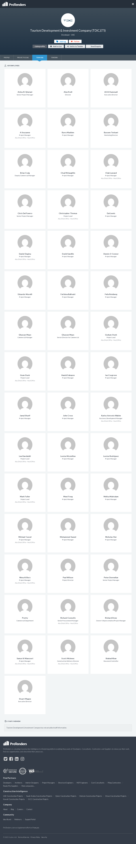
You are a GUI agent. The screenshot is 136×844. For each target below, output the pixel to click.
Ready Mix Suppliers (10, 786)
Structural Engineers (65, 783)
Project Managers (48, 783)
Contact (29, 809)
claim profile (40, 46)
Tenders (54, 57)
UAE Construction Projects (13, 796)
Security (44, 837)
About (5, 809)
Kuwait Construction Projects (14, 799)
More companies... (28, 786)
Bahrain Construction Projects (91, 796)
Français (36, 828)
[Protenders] (14, 3)
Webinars (18, 819)
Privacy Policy (35, 837)
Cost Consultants (97, 783)
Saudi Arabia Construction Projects (39, 796)
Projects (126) (23, 57)
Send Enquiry (95, 46)
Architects (18, 783)
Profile (7, 57)
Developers (7, 783)
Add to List (57, 46)
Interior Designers (32, 783)
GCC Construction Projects (38, 799)
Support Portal (30, 819)
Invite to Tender (76, 46)
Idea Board (7, 819)
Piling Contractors (114, 783)
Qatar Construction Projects (65, 796)
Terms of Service (23, 837)
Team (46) (39, 57)
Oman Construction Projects (115, 796)
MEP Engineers (82, 783)
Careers (20, 809)
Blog (12, 809)
